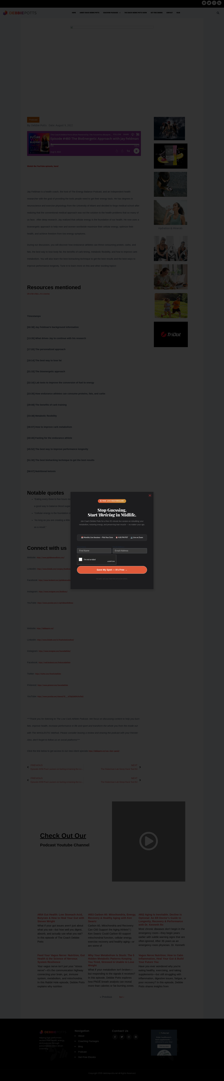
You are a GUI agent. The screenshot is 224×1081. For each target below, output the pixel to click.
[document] (112, 540)
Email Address (118, 547)
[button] (150, 495)
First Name (81, 547)
